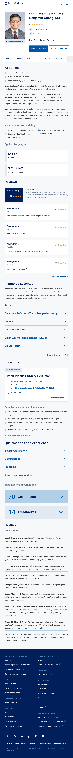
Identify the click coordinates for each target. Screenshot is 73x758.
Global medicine (11, 702)
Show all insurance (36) (56, 355)
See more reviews (59, 276)
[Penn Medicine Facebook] (8, 736)
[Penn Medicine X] (36, 736)
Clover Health (12, 345)
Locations (42, 59)
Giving (7, 712)
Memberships (12, 458)
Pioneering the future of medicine (17, 665)
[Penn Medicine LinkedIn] (22, 736)
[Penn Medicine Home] (32, 3)
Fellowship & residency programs (50, 722)
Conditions (22, 496)
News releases (43, 689)
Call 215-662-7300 (60, 49)
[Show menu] (66, 3)
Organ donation (10, 721)
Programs (10, 466)
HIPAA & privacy (20, 743)
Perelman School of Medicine (49, 726)
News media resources (46, 693)
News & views (43, 684)
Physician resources (12, 693)
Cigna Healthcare (15, 329)
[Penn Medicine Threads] (29, 736)
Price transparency (60, 743)
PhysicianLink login (12, 688)
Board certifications (16, 450)
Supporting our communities (15, 674)
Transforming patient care (14, 669)
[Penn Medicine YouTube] (43, 736)
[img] (49, 24)
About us (8, 660)
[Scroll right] (70, 59)
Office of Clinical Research (48, 665)
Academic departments (46, 717)
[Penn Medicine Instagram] (15, 736)
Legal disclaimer (45, 743)
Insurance (31, 59)
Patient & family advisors (14, 726)
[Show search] (62, 3)
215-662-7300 (16, 393)
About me (10, 59)
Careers (41, 707)
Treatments (22, 512)
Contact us (8, 743)
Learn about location (55, 398)
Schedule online (39, 49)
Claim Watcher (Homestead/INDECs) (26, 337)
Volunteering (9, 717)
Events (40, 698)
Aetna (8, 305)
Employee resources (45, 674)
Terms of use (33, 743)
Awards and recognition (19, 475)
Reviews (20, 59)
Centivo (9, 321)
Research (41, 660)
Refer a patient (10, 684)
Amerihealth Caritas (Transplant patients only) (31, 313)
